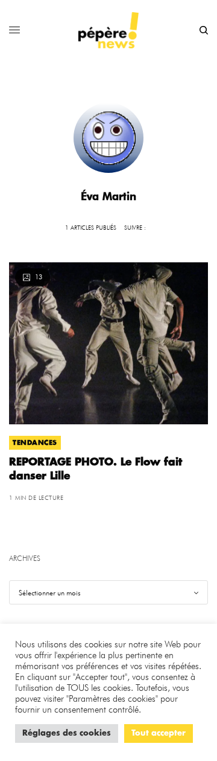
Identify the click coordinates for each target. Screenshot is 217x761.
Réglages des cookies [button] (66, 733)
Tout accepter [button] (158, 733)
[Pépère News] (108, 30)
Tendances (35, 442)
